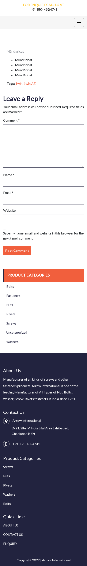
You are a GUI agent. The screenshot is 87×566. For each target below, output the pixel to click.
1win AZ (30, 83)
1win (18, 83)
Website (9, 210)
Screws (11, 323)
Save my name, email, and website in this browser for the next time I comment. (43, 235)
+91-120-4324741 (26, 444)
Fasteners (13, 295)
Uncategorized (16, 332)
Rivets (10, 314)
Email (8, 192)
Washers (12, 342)
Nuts (9, 305)
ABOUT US (11, 525)
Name (8, 175)
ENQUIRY (10, 543)
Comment (11, 120)
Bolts (10, 286)
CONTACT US (13, 534)
